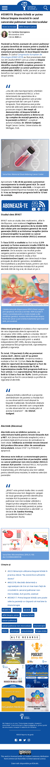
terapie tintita (41, 631)
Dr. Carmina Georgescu (19, 32)
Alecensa (17, 610)
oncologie (15, 631)
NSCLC (5, 631)
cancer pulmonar (9, 620)
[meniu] (5, 8)
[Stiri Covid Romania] (13, 653)
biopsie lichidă (28, 615)
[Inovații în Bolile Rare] (13, 676)
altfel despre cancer (10, 615)
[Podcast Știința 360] (36, 653)
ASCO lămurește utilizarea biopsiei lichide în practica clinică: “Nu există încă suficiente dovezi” (28, 575)
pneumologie (27, 631)
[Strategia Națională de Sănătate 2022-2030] (36, 700)
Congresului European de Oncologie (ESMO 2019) (21, 55)
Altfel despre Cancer (27, 26)
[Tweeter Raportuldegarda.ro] (25, 740)
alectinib (27, 610)
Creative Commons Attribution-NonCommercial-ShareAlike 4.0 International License (26, 757)
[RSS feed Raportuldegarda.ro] (16, 746)
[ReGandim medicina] (13, 700)
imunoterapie (39, 625)
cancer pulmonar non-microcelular (16, 625)
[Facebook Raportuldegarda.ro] (16, 740)
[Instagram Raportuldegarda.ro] (29, 740)
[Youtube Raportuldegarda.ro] (21, 740)
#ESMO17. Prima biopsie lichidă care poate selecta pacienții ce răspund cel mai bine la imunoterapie (27, 601)
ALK (34, 610)
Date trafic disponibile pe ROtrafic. (25, 763)
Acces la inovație (9, 26)
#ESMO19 (6, 610)
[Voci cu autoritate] (36, 676)
